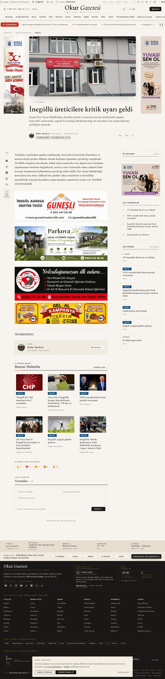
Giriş (163, 2)
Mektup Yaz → (82, 586)
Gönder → (98, 509)
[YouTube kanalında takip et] (146, 2)
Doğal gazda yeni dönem (128, 24)
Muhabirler (115, 627)
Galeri (110, 17)
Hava (86, 615)
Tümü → (33, 631)
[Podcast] (42, 585)
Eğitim (59, 631)
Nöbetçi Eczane (144, 17)
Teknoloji (77, 17)
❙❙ (161, 24)
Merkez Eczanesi (70, 546)
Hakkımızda (115, 603)
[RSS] (37, 585)
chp (107, 643)
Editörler (114, 631)
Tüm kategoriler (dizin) (125, 17)
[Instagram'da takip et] (142, 2)
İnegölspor (92, 643)
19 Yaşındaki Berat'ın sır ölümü (61, 24)
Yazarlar (95, 17)
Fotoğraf (60, 556)
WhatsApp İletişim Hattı (147, 556)
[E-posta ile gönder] (6, 184)
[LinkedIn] (31, 585)
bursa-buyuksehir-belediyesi (76, 643)
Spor (51, 17)
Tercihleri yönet (123, 672)
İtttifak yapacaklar (150, 24)
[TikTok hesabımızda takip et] (150, 2)
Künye (104, 2)
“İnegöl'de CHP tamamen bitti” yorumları (41, 546)
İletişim (119, 2)
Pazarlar (87, 627)
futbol (101, 643)
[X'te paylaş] (6, 166)
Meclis (59, 615)
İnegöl (6, 603)
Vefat (121, 556)
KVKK (140, 619)
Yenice (33, 607)
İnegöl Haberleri (22, 17)
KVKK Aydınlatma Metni (142, 673)
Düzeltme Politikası (145, 607)
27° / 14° (100, 546)
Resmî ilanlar (89, 607)
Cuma (32, 603)
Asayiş (59, 607)
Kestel (6, 631)
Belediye (60, 611)
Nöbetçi (87, 611)
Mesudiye (34, 619)
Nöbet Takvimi (95, 586)
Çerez (140, 623)
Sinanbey (33, 623)
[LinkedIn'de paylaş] (6, 172)
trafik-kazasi (41, 643)
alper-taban (30, 643)
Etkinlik (106, 556)
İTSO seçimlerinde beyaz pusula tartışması (96, 24)
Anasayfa (9, 17)
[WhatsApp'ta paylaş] (6, 178)
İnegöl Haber (52, 643)
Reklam (111, 2)
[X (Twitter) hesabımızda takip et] (134, 2)
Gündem (42, 17)
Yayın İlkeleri (143, 603)
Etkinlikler (61, 627)
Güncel (123, 643)
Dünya (68, 17)
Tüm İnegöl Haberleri (24, 334)
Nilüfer (6, 607)
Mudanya (7, 619)
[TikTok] (26, 585)
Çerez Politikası (156, 673)
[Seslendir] (126, 135)
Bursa (34, 17)
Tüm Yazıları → (96, 347)
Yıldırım (7, 615)
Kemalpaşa (34, 611)
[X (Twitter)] (11, 585)
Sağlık (86, 17)
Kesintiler (87, 623)
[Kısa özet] (133, 135)
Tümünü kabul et (66, 672)
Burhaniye (34, 627)
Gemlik (6, 623)
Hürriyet (33, 615)
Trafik (86, 619)
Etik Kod (141, 615)
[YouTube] (21, 585)
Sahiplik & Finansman (146, 611)
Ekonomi (59, 17)
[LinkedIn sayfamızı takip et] (154, 2)
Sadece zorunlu (44, 672)
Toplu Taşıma (89, 631)
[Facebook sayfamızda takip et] (138, 2)
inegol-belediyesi (17, 643)
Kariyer (126, 2)
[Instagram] (16, 585)
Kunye (150, 675)
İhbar (91, 556)
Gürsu (6, 627)
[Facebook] (6, 585)
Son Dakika (61, 603)
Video (103, 17)
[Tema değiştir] (124, 9)
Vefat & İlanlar (89, 603)
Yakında (155, 660)
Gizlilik (140, 627)
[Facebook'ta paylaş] (6, 160)
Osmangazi (8, 611)
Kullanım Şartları (144, 631)
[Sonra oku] (6, 152)
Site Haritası (157, 675)
